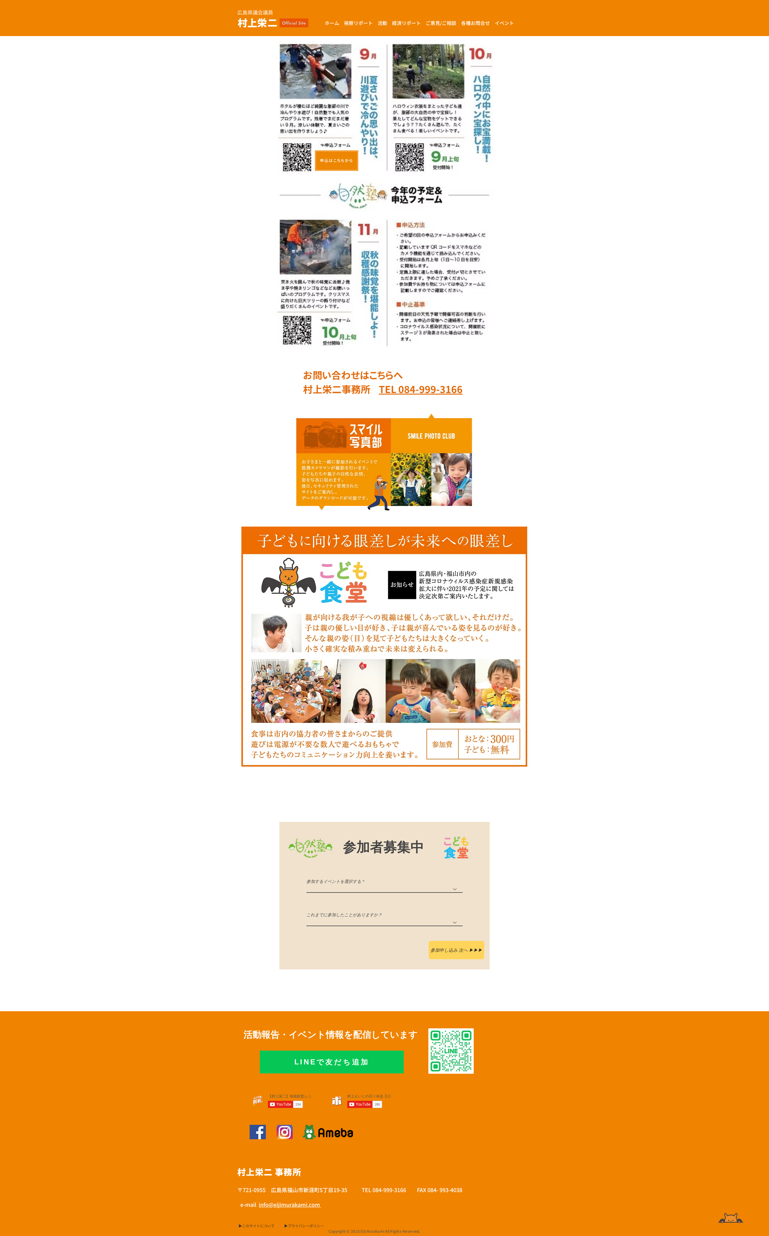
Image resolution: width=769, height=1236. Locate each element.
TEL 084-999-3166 (421, 389)
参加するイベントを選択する (333, 881)
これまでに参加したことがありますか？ (344, 915)
